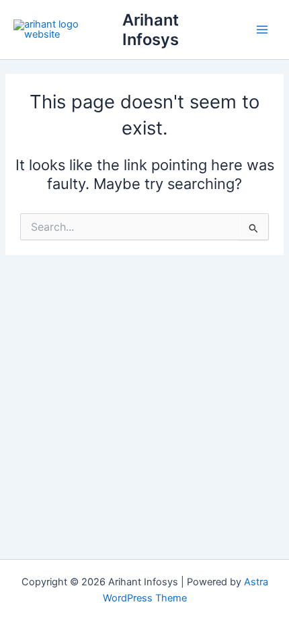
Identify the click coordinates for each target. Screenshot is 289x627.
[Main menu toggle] (262, 29)
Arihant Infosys (150, 29)
